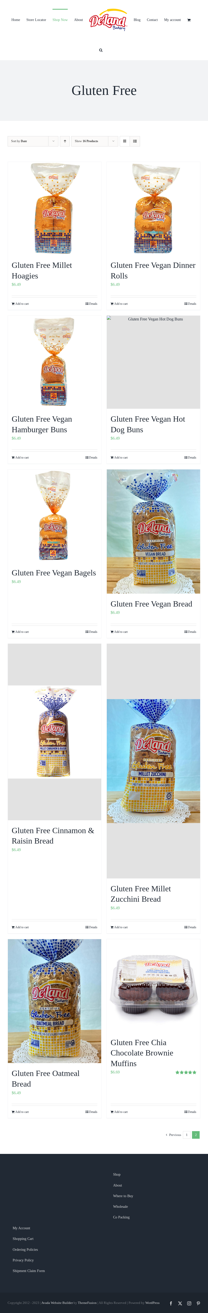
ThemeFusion (87, 1303)
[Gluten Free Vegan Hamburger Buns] (54, 362)
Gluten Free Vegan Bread (151, 603)
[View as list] (135, 141)
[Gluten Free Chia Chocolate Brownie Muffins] (153, 985)
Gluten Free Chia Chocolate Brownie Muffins (142, 1053)
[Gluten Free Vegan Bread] (153, 531)
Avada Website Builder (57, 1303)
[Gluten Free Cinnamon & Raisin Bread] (54, 732)
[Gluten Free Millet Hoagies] (54, 208)
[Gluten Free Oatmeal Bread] (54, 1001)
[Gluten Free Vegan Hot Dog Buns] (153, 362)
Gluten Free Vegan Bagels (54, 572)
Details (93, 304)
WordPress (152, 1303)
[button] (100, 49)
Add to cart (22, 304)
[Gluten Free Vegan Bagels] (54, 516)
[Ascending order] (65, 141)
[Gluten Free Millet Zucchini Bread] (153, 761)
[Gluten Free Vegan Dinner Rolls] (153, 208)
